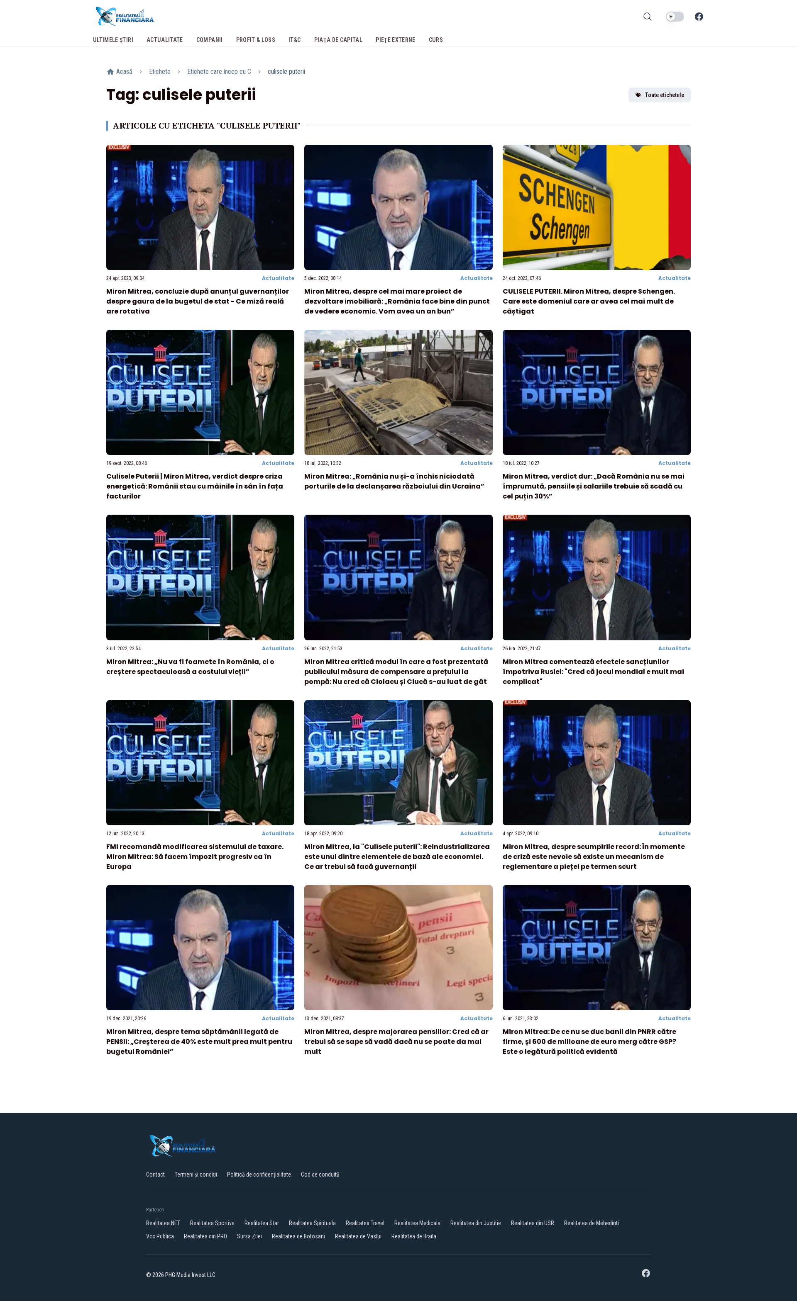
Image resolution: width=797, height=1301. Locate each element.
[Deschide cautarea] (647, 16)
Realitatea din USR (532, 1223)
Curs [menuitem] (436, 39)
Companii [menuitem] (209, 39)
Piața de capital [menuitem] (338, 39)
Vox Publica (160, 1236)
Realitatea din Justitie (475, 1223)
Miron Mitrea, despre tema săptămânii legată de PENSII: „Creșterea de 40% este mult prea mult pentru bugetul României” (199, 1041)
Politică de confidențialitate (259, 1174)
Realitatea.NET (163, 1223)
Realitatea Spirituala (312, 1223)
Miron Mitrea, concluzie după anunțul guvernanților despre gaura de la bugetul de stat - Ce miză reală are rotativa (197, 301)
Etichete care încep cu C (219, 71)
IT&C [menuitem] (294, 39)
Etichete (160, 71)
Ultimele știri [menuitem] (113, 39)
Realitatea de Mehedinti (591, 1223)
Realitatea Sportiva (212, 1223)
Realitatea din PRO (205, 1236)
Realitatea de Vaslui (358, 1236)
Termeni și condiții (196, 1174)
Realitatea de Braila (413, 1236)
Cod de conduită (320, 1174)
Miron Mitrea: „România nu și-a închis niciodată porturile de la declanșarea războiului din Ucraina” (394, 481)
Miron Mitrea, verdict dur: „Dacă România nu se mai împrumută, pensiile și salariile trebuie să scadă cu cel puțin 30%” (594, 486)
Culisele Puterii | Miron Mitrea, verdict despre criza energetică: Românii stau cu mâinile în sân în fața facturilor (194, 486)
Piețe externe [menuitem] (396, 39)
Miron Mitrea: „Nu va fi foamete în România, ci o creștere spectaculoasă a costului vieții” (190, 666)
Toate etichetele (664, 95)
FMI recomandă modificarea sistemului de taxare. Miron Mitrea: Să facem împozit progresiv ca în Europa (195, 856)
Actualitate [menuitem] (165, 39)
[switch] (675, 17)
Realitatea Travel (365, 1223)
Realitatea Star (261, 1223)
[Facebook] (699, 17)
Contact (155, 1174)
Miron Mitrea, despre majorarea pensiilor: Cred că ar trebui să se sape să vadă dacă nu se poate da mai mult (396, 1041)
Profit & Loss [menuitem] (256, 39)
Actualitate (278, 278)
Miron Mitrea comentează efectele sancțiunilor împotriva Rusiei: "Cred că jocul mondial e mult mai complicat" (593, 671)
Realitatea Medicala (417, 1223)
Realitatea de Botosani (298, 1236)
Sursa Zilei (249, 1236)
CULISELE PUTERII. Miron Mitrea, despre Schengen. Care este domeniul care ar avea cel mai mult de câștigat (589, 301)
